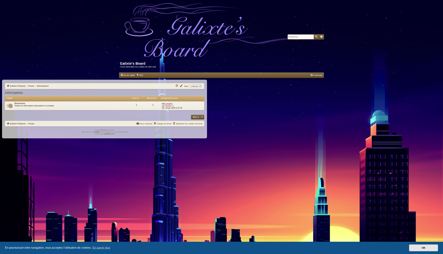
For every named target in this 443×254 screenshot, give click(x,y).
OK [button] (423, 247)
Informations (14, 93)
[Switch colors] (181, 86)
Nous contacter (145, 124)
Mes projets (167, 104)
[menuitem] (139, 75)
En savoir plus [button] (101, 247)
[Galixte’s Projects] (214, 32)
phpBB (96, 132)
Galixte (168, 106)
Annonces (19, 103)
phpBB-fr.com (109, 134)
